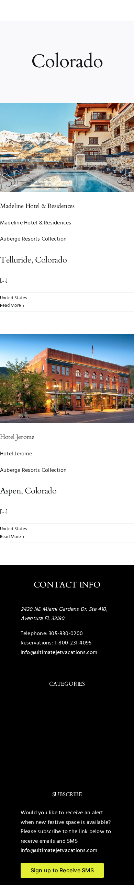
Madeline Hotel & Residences (37, 206)
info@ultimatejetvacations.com (59, 652)
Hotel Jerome (17, 437)
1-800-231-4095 (73, 643)
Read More (10, 305)
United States (13, 298)
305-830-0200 (66, 633)
